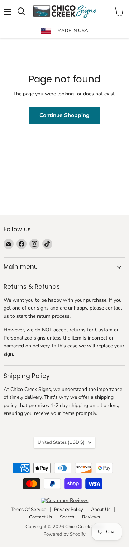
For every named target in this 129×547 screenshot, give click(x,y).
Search (67, 517)
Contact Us (40, 517)
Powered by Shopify (64, 534)
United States (61, 442)
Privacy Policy (68, 509)
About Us (100, 509)
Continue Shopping (64, 115)
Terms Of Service (28, 509)
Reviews (91, 517)
